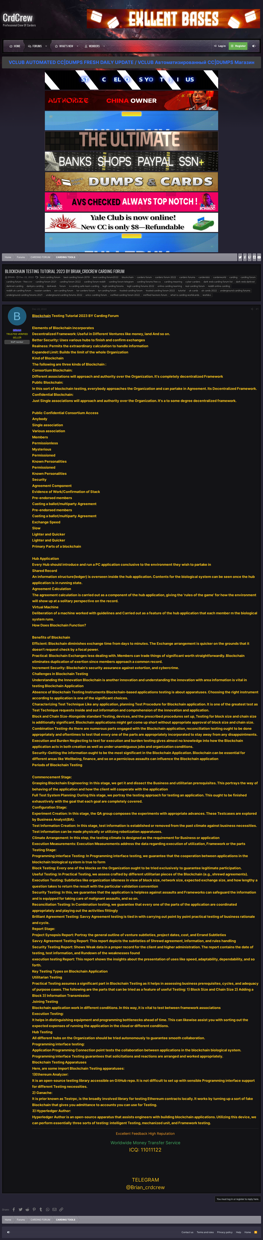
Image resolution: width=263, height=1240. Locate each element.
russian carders (42, 290)
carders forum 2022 (165, 277)
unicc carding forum (96, 294)
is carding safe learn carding (84, 286)
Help (238, 1232)
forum (62, 286)
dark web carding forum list (218, 281)
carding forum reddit (95, 281)
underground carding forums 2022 (64, 294)
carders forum (144, 277)
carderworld (219, 277)
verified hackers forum (155, 294)
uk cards (193, 290)
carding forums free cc (149, 281)
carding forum (248, 277)
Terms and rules (205, 1232)
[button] (47, 46)
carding (233, 277)
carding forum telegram (121, 281)
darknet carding (14, 286)
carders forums (187, 277)
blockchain (128, 277)
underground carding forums (235, 290)
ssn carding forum (63, 290)
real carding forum (195, 286)
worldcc (207, 294)
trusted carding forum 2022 (160, 290)
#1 (257, 309)
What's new (66, 46)
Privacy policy (225, 1232)
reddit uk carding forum (18, 290)
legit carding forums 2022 (140, 286)
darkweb (51, 286)
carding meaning (173, 281)
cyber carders (192, 281)
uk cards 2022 (209, 290)
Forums (37, 46)
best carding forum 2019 (77, 277)
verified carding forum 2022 (125, 294)
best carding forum (50, 277)
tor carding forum (107, 290)
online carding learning (169, 286)
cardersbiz (204, 277)
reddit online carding (219, 286)
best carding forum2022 (105, 277)
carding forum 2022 (70, 281)
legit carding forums (113, 286)
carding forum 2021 (46, 281)
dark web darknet (245, 281)
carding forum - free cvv (19, 281)
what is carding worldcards (184, 294)
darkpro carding (35, 286)
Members (94, 46)
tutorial (182, 290)
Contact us (187, 1232)
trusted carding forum (131, 290)
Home (17, 46)
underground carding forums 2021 (24, 294)
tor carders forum (85, 290)
